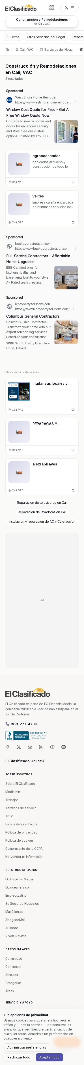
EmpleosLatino (16, 895)
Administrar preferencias (26, 1047)
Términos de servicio (21, 808)
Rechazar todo (18, 1057)
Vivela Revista (15, 936)
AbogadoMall (15, 920)
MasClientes (14, 912)
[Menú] (69, 7)
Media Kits (13, 792)
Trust (9, 816)
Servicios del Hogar (59, 49)
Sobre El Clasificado (20, 784)
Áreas (9, 991)
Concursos (13, 967)
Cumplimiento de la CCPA (24, 848)
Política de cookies (19, 840)
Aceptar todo (49, 1057)
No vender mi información (24, 857)
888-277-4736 (24, 724)
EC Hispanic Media (19, 879)
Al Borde (11, 928)
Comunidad (13, 958)
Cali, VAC (26, 49)
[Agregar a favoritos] (73, 182)
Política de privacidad (21, 832)
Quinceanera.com (18, 887)
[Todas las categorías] (52, 8)
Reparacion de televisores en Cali (42, 502)
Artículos (11, 975)
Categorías (13, 983)
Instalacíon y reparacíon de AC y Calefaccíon (42, 521)
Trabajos (11, 800)
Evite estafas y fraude (21, 824)
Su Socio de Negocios (22, 903)
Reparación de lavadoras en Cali (42, 512)
